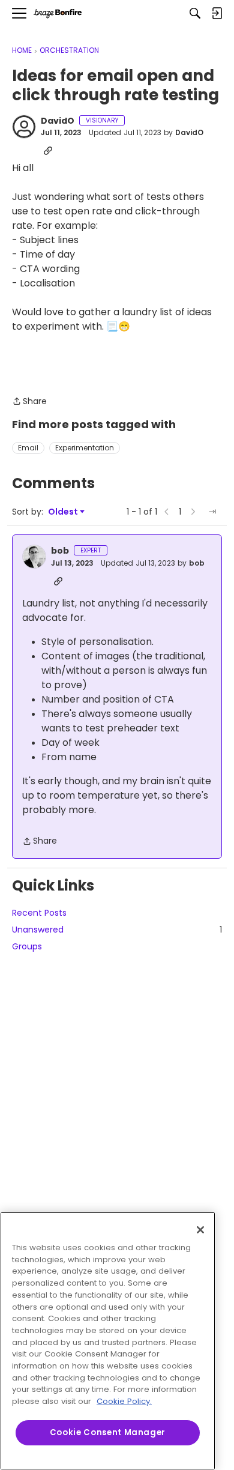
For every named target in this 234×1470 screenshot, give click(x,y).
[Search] (195, 13)
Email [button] (28, 448)
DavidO (57, 121)
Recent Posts (39, 913)
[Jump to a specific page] (212, 511)
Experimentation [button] (84, 448)
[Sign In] (216, 13)
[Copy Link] (48, 150)
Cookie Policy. (124, 1401)
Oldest (63, 512)
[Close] (200, 1230)
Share (29, 401)
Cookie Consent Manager (108, 1432)
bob (60, 551)
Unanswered (117, 930)
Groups (27, 946)
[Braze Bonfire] (58, 13)
